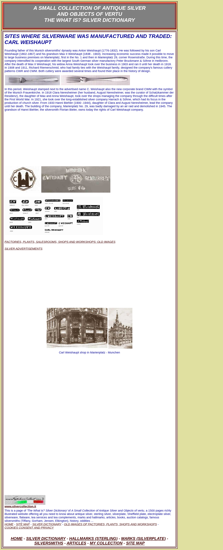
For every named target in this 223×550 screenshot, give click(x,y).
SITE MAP (135, 543)
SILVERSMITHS (48, 543)
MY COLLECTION (106, 543)
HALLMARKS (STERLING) (93, 538)
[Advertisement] (89, 138)
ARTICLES (76, 543)
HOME (17, 538)
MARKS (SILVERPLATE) (143, 538)
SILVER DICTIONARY (46, 538)
